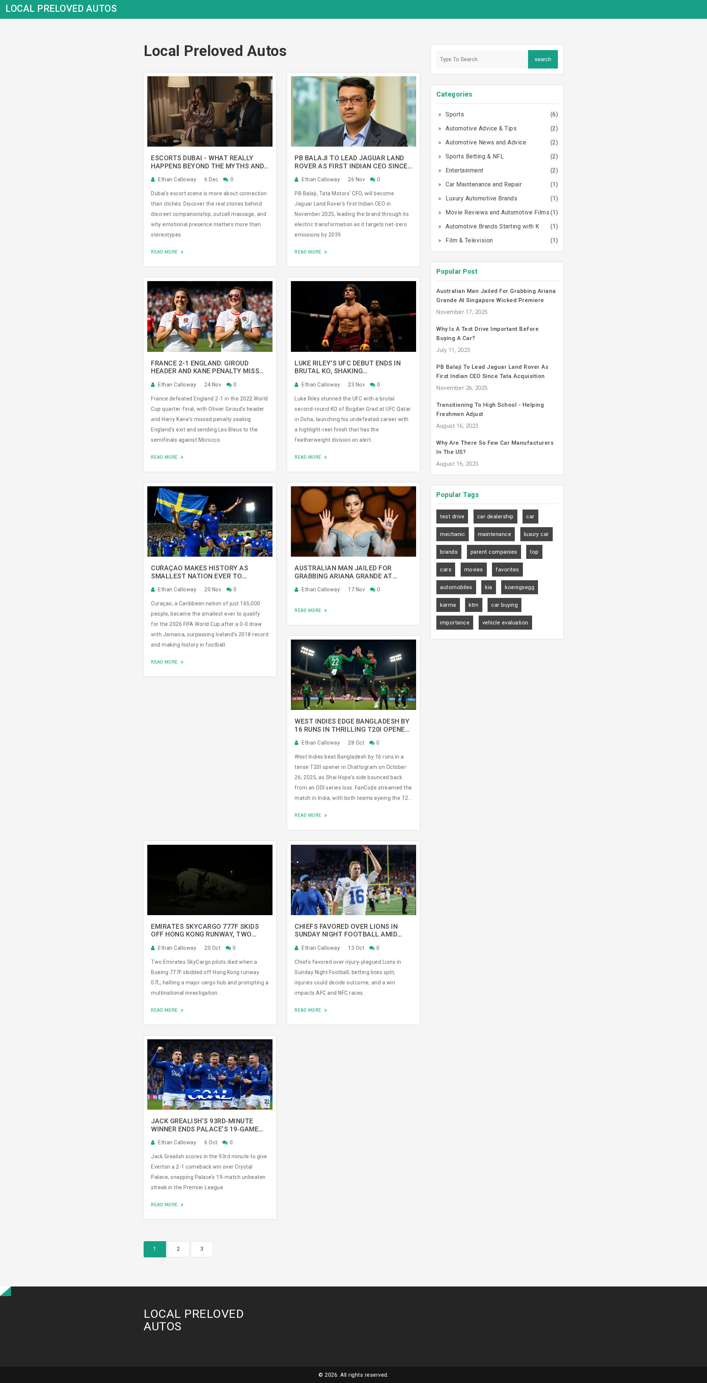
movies (473, 569)
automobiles (456, 587)
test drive (452, 516)
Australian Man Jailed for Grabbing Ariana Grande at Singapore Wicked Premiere (344, 572)
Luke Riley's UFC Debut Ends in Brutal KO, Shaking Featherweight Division (348, 367)
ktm (474, 605)
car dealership (495, 516)
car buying (504, 605)
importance (454, 622)
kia (488, 587)
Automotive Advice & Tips (481, 128)
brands (449, 552)
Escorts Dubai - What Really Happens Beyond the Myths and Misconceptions (207, 162)
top (534, 552)
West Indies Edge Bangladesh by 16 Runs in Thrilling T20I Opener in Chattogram (352, 725)
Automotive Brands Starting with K (492, 226)
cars (445, 569)
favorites (507, 569)
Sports (455, 114)
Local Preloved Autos (61, 8)
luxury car (536, 534)
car (530, 516)
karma (448, 605)
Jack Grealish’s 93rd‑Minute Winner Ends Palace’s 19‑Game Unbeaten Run (204, 1125)
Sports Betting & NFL (475, 156)
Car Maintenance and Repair (484, 184)
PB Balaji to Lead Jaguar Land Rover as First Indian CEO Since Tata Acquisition (351, 162)
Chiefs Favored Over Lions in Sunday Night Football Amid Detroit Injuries (346, 930)
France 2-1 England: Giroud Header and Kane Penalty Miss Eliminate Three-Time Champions (210, 367)
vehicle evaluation (505, 622)
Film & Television (469, 240)
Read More (165, 252)
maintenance (494, 534)
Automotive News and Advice (486, 142)
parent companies (494, 552)
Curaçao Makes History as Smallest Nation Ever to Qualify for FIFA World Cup (200, 572)
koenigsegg (519, 587)
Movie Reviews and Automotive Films (497, 212)
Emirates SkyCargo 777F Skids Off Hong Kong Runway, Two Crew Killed (205, 930)
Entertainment (464, 170)
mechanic (452, 534)
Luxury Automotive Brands (481, 198)
